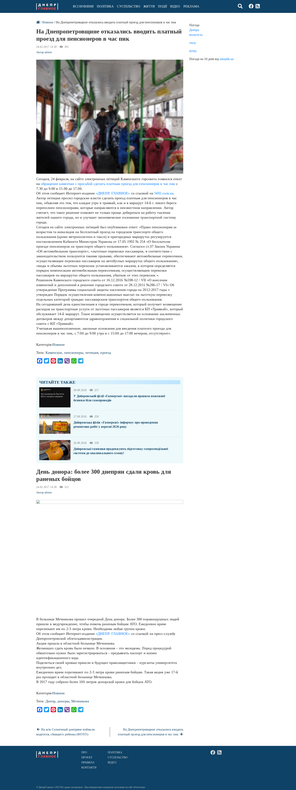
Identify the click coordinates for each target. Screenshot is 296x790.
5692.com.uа (163, 193)
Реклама (191, 6)
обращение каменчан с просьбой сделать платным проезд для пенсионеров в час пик (108, 184)
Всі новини (83, 6)
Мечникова (80, 701)
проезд (105, 353)
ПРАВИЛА (88, 762)
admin (48, 52)
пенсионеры (73, 353)
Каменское (54, 353)
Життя (149, 6)
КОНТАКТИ (89, 767)
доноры (63, 701)
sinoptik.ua (227, 59)
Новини (47, 22)
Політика (105, 6)
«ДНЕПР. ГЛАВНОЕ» (113, 193)
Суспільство (128, 6)
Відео (175, 6)
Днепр (50, 701)
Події (162, 6)
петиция (91, 353)
